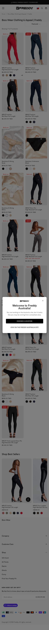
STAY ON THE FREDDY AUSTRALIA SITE (25, 327)
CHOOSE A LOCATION (24, 321)
